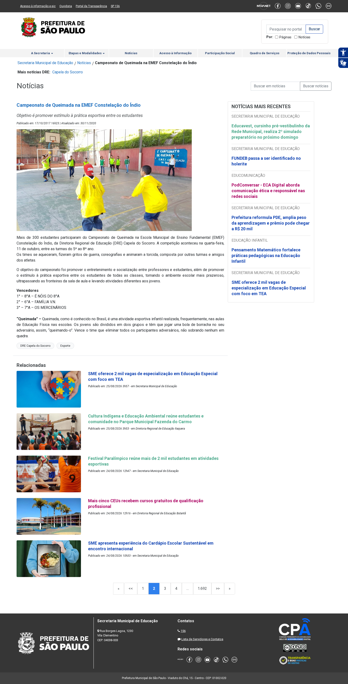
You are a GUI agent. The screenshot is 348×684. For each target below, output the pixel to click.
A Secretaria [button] (41, 53)
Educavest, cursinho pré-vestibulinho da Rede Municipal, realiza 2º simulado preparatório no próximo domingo (271, 131)
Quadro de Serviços (264, 53)
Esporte (65, 345)
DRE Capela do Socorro (35, 345)
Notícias (304, 37)
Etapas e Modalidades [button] (85, 53)
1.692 (202, 588)
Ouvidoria (65, 6)
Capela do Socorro (67, 72)
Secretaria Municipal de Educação (45, 63)
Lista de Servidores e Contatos (202, 639)
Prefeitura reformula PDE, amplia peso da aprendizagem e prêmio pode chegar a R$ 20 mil (271, 223)
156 (183, 631)
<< (131, 588)
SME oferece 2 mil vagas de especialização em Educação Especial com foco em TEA (269, 288)
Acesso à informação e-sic (38, 6)
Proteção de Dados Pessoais (308, 53)
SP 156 (115, 6)
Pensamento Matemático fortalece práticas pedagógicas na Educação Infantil (266, 255)
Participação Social (220, 53)
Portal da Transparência (91, 6)
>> (218, 588)
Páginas (285, 37)
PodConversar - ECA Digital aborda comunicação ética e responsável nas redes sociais (268, 190)
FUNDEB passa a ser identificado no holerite (266, 161)
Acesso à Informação (175, 53)
